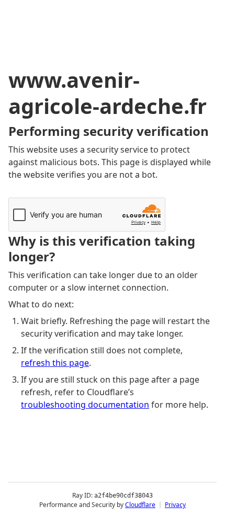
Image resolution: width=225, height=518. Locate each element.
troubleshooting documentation (85, 404)
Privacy (175, 504)
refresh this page (55, 363)
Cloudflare (140, 504)
